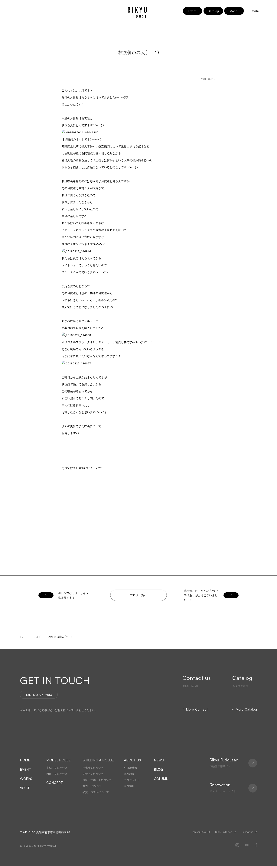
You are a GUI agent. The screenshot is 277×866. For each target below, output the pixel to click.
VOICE (25, 788)
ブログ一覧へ (138, 595)
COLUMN (161, 778)
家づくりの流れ (92, 786)
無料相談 (129, 774)
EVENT (25, 769)
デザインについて (93, 774)
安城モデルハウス (56, 768)
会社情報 (129, 786)
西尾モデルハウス (56, 774)
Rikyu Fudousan (223, 831)
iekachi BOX (199, 831)
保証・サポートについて (97, 780)
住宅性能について (93, 768)
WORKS (26, 778)
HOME (25, 760)
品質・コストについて (96, 792)
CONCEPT (54, 782)
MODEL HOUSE (58, 760)
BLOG (158, 769)
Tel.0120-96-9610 (38, 695)
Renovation (247, 831)
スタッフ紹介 (132, 780)
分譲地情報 (130, 768)
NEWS (159, 760)
